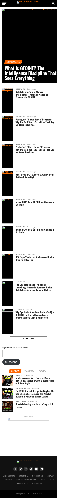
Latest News (22, 483)
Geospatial (23, 476)
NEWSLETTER (37, 483)
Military (50, 476)
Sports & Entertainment (26, 480)
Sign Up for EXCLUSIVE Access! (15, 348)
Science (8, 480)
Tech (43, 480)
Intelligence (37, 476)
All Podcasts (9, 476)
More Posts (28, 339)
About (51, 480)
